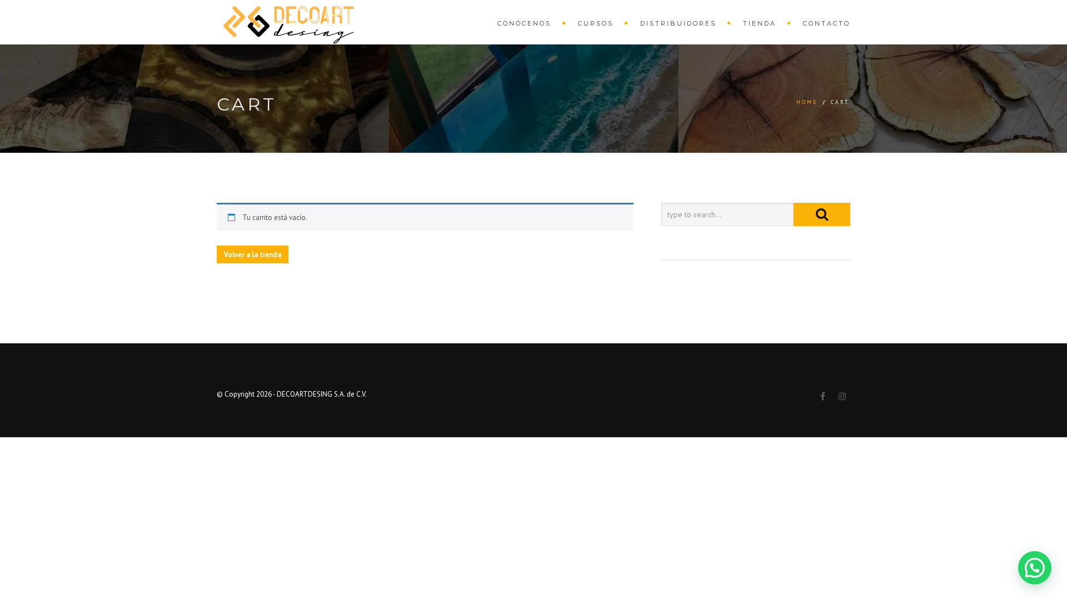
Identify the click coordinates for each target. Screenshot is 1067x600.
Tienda (759, 23)
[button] (1034, 567)
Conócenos (524, 23)
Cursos (596, 23)
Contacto (826, 23)
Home (807, 102)
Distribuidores (678, 23)
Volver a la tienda (252, 254)
